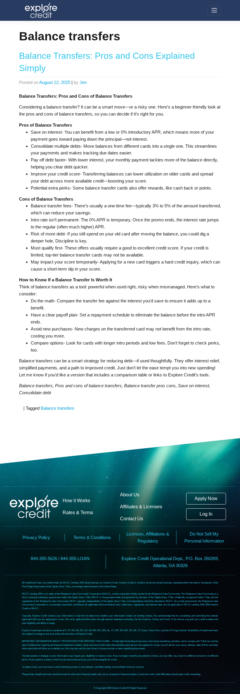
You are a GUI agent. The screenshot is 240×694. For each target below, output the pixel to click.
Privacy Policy (36, 537)
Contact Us (131, 518)
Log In (206, 514)
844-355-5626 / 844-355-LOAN (60, 558)
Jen (83, 82)
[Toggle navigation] (214, 10)
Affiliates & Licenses (141, 506)
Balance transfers (57, 408)
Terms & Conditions (92, 537)
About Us (129, 494)
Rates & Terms (78, 512)
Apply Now (206, 498)
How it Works (76, 500)
